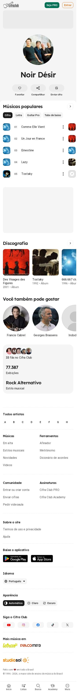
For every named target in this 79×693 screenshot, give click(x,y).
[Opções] (63, 127)
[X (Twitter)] (67, 625)
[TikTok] (53, 625)
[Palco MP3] (30, 645)
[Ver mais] (70, 106)
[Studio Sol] (16, 660)
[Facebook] (38, 625)
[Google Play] (15, 558)
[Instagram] (23, 625)
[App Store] (42, 558)
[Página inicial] (11, 5)
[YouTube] (9, 625)
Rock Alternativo (23, 382)
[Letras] (10, 645)
